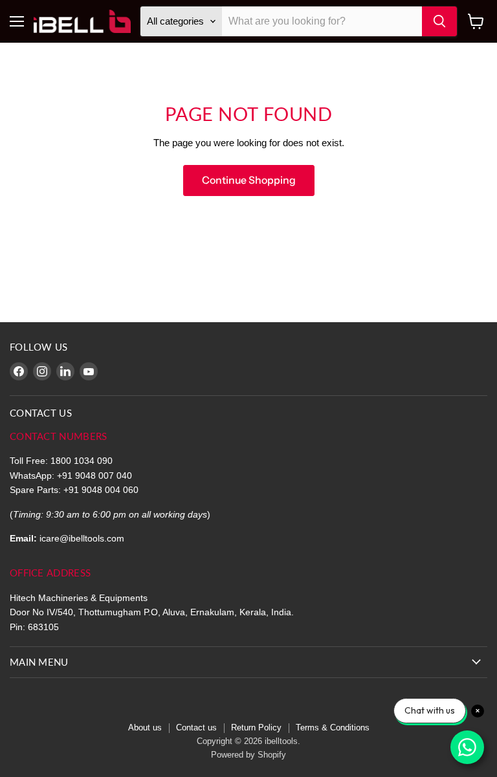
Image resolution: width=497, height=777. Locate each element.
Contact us (196, 727)
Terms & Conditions (333, 727)
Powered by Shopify (248, 755)
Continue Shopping (249, 180)
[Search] (439, 21)
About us (145, 727)
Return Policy (256, 727)
